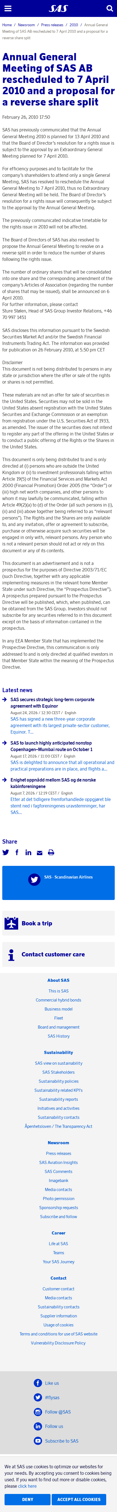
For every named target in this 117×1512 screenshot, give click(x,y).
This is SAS (59, 991)
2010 (74, 25)
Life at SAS (58, 1243)
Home (7, 25)
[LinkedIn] (28, 853)
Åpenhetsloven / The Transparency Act (58, 1126)
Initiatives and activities (58, 1108)
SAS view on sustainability (58, 1063)
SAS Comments (58, 1171)
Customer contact (58, 1288)
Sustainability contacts (59, 1117)
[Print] (51, 853)
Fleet (58, 1018)
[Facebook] (17, 853)
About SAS (58, 980)
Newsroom (26, 25)
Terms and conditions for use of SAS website (58, 1334)
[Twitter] (5, 853)
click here (27, 1486)
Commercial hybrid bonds (58, 1000)
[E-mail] (39, 853)
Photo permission (58, 1198)
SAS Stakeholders (58, 1072)
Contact (58, 1278)
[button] (8, 8)
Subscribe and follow (58, 1216)
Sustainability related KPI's (58, 1090)
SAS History (59, 1036)
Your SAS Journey (58, 1261)
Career (59, 1233)
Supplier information (58, 1316)
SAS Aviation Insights (58, 1162)
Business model (59, 1009)
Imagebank (58, 1180)
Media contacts (58, 1189)
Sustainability (58, 1052)
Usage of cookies (58, 1325)
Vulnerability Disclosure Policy (58, 1343)
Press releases (52, 25)
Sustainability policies (59, 1081)
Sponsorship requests (58, 1207)
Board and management (59, 1027)
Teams (58, 1252)
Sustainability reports (58, 1099)
